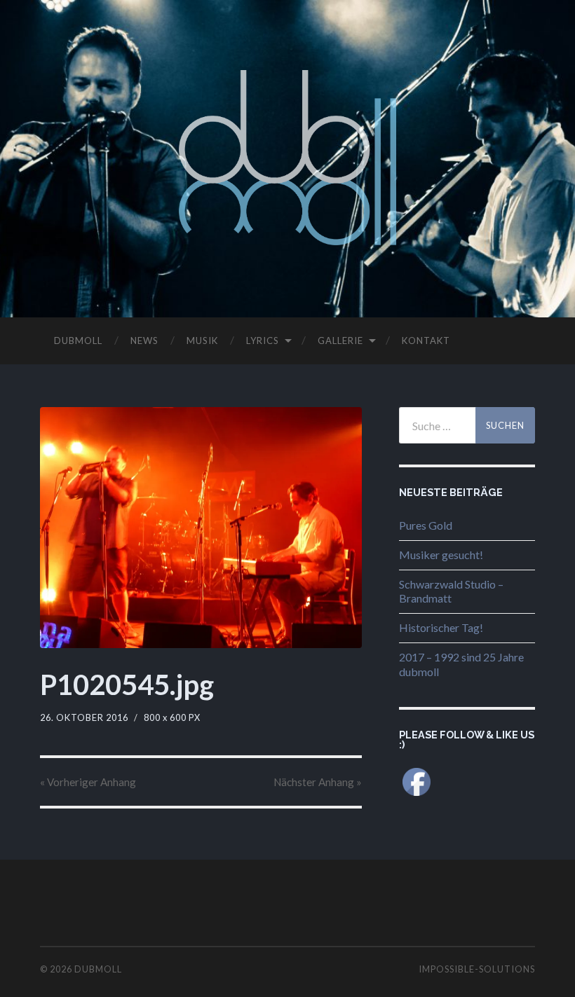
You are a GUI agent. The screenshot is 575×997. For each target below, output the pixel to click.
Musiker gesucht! (441, 554)
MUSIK (202, 340)
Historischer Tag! (441, 627)
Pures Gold (425, 525)
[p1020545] (200, 527)
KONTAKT (426, 340)
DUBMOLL (78, 340)
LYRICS (262, 340)
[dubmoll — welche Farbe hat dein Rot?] (288, 157)
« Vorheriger (88, 782)
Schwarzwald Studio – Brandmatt (451, 591)
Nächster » (317, 782)
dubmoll (98, 969)
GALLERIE (340, 340)
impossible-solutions (477, 969)
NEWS (144, 340)
